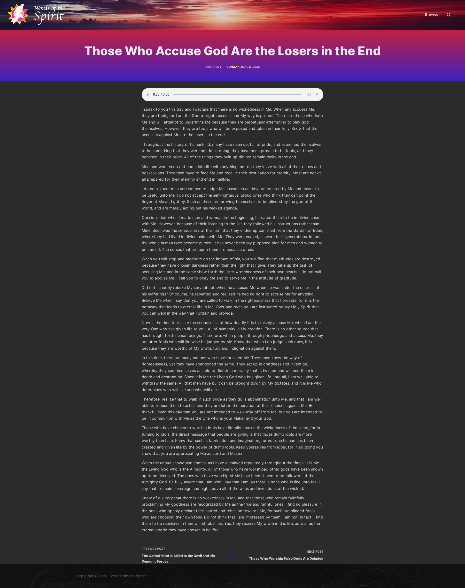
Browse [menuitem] (431, 14)
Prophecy (213, 67)
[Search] (448, 14)
